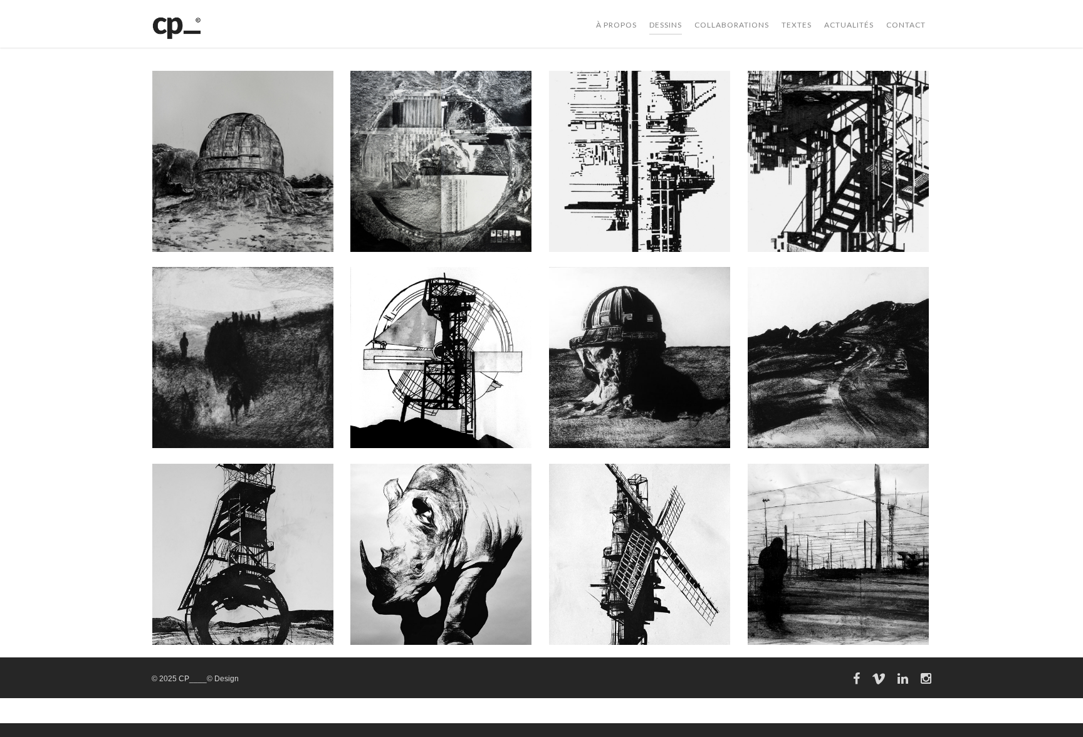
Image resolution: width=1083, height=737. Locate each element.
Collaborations (731, 24)
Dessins (665, 24)
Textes (797, 24)
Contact (906, 24)
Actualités (849, 24)
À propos (616, 24)
